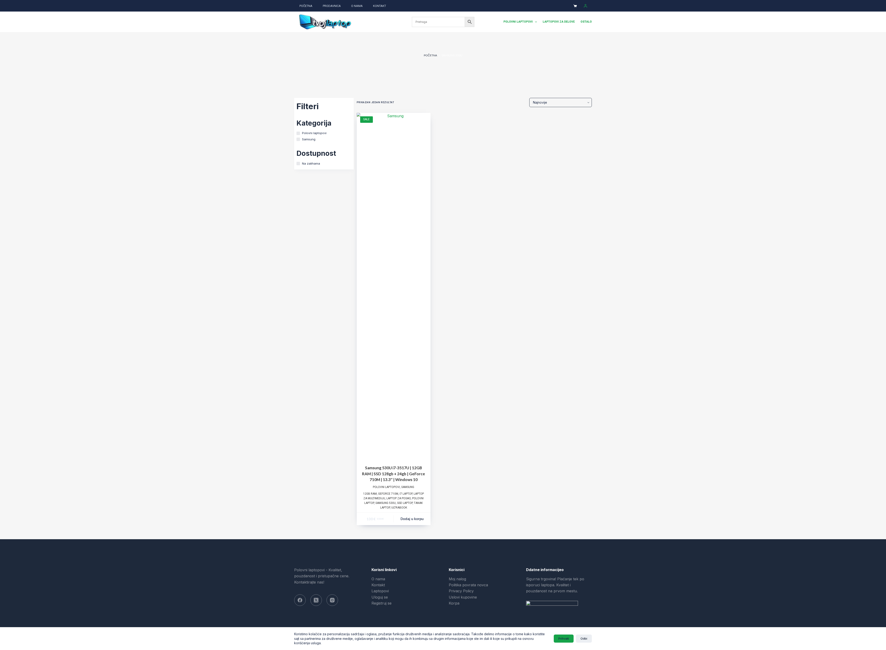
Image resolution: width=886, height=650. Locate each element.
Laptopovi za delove (559, 21)
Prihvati (563, 638)
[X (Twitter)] (316, 600)
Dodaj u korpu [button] (412, 519)
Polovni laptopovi (518, 21)
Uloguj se (379, 597)
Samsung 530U (385, 503)
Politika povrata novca (468, 585)
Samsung (407, 487)
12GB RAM (370, 493)
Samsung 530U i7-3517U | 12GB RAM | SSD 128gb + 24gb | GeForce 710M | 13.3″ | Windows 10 (393, 473)
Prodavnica (332, 6)
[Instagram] (332, 600)
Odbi (584, 638)
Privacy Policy (461, 591)
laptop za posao (398, 498)
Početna (305, 6)
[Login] (585, 6)
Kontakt (379, 6)
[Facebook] (300, 600)
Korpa (454, 603)
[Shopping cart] (575, 6)
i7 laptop (406, 493)
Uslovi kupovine (463, 597)
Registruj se (381, 603)
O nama (357, 6)
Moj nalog (457, 579)
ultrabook (399, 507)
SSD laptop (405, 503)
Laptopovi (380, 591)
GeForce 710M (388, 493)
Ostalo (586, 21)
